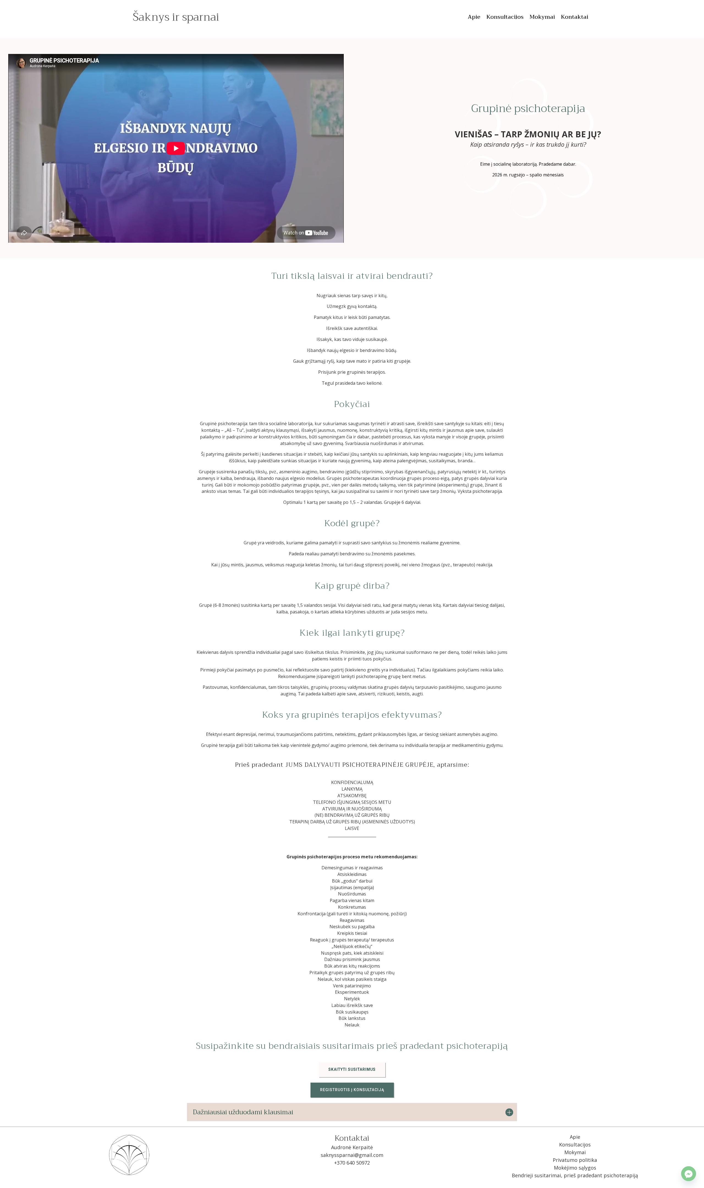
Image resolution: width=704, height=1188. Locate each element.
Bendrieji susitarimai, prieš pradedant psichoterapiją (575, 1175)
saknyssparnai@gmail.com (352, 1155)
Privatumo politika (575, 1160)
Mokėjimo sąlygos (575, 1167)
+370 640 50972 (352, 1162)
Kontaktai (574, 18)
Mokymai (542, 18)
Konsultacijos (505, 18)
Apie (474, 18)
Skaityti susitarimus (352, 1069)
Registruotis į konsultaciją (352, 1090)
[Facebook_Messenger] (688, 1173)
